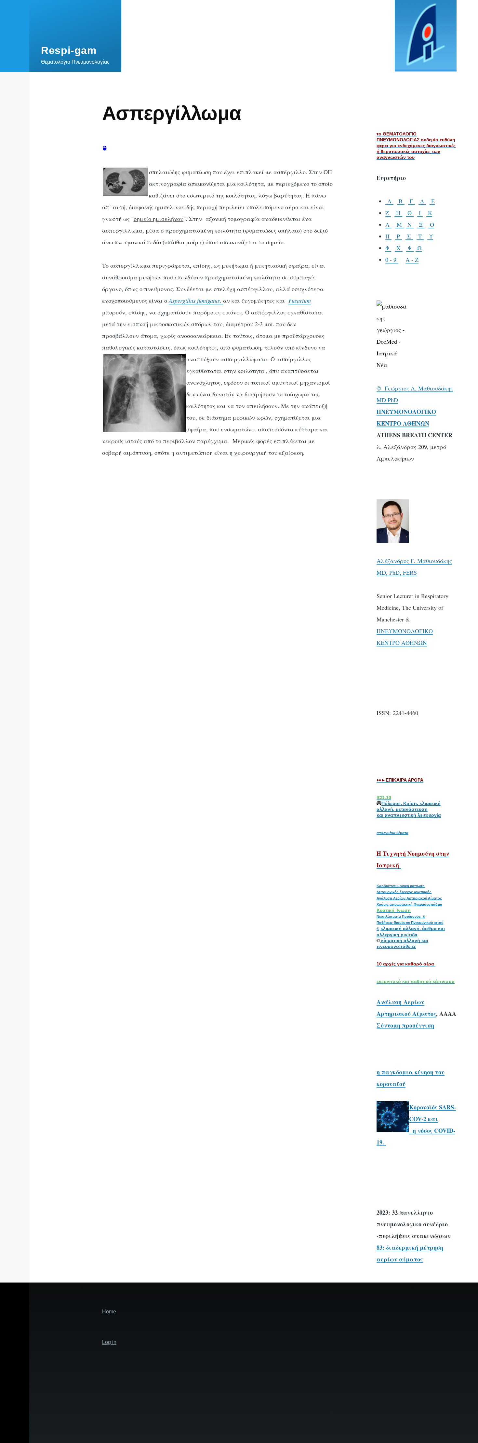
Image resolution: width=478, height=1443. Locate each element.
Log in (109, 1342)
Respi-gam (69, 50)
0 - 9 (391, 259)
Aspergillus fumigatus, (196, 300)
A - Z (411, 259)
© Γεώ (386, 388)
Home (109, 1311)
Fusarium (299, 300)
